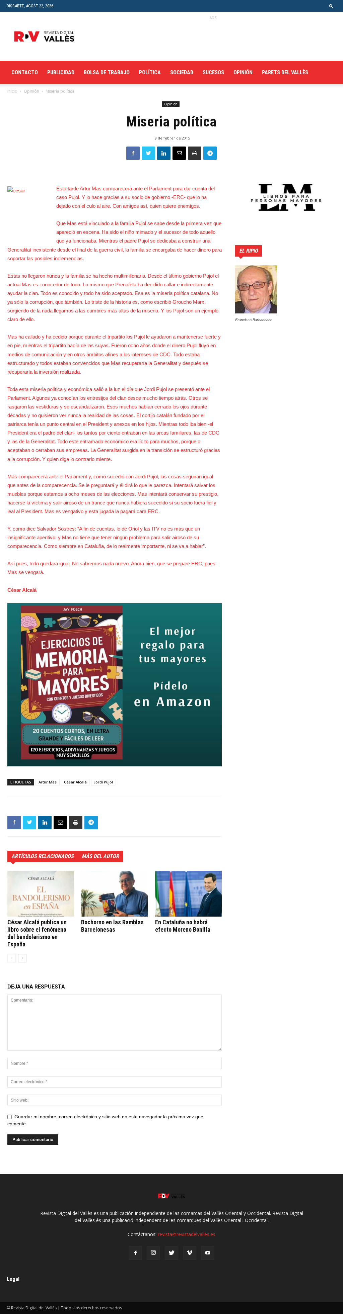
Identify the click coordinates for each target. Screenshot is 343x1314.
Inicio (12, 91)
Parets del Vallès (285, 72)
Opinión (243, 72)
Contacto (24, 72)
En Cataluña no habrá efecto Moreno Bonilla (182, 926)
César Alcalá (75, 781)
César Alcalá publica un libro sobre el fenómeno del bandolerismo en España (37, 933)
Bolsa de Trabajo (107, 72)
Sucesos (213, 72)
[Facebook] (135, 1253)
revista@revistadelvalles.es (186, 1234)
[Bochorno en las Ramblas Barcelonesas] (114, 894)
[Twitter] (171, 1253)
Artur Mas (48, 781)
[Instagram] (153, 1253)
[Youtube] (207, 1253)
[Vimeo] (189, 1253)
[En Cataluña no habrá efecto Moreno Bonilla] (188, 894)
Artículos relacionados (42, 856)
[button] (331, 5)
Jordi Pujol (103, 781)
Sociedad (181, 72)
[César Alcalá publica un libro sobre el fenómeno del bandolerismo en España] (40, 894)
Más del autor (100, 856)
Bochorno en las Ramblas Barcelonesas (112, 926)
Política (150, 72)
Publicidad (60, 72)
